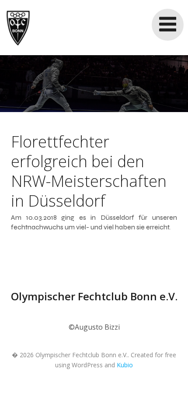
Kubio (125, 365)
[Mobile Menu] (168, 25)
